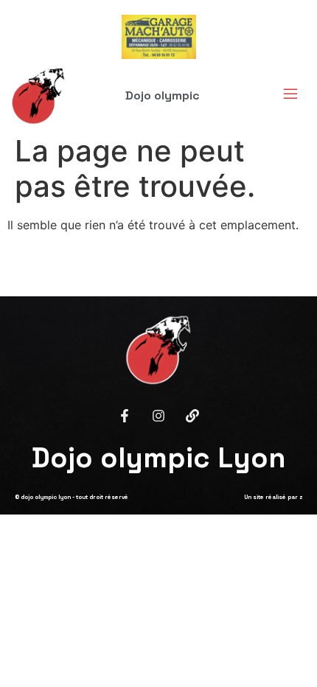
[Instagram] (158, 415)
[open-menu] (286, 96)
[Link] (192, 415)
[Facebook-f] (124, 415)
